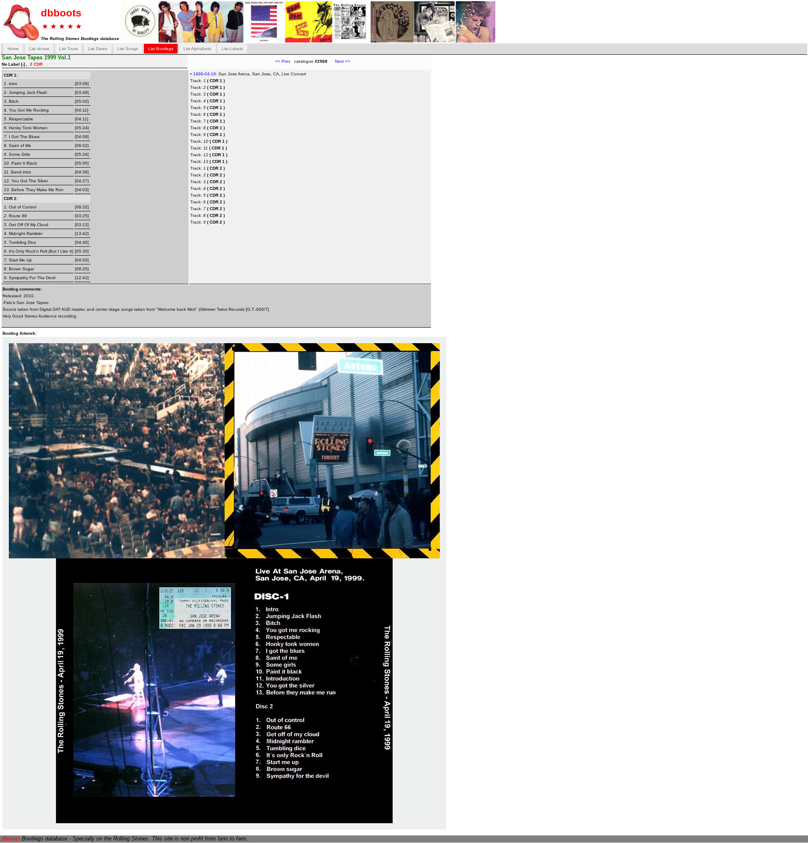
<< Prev (283, 61)
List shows (39, 48)
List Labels (232, 48)
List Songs (127, 48)
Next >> (338, 61)
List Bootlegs (160, 48)
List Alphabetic (197, 48)
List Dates (97, 48)
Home (13, 48)
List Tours (68, 48)
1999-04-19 (204, 74)
